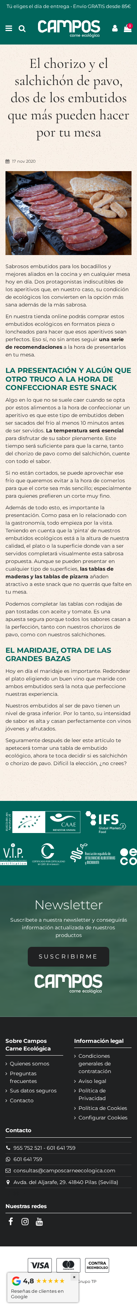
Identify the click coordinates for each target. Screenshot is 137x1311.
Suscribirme (68, 956)
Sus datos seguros (33, 1090)
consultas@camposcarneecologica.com (64, 1170)
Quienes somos (29, 1063)
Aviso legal (92, 1081)
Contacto (22, 1100)
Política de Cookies (103, 1108)
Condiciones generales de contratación (95, 1064)
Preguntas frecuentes (23, 1077)
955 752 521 (28, 1148)
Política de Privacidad (92, 1094)
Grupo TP (86, 1281)
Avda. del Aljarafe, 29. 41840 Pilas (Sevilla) (66, 1182)
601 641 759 (61, 1148)
